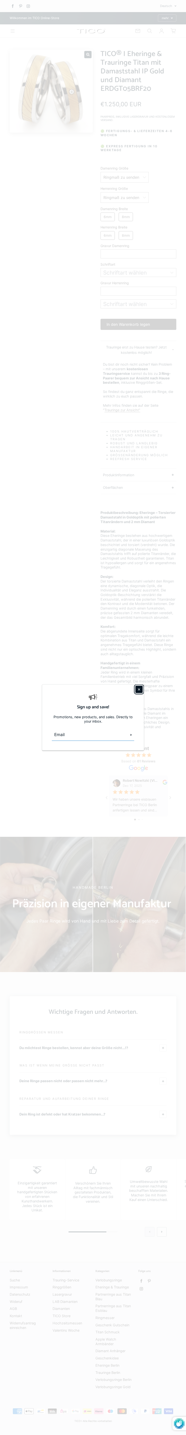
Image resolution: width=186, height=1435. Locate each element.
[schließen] (139, 689)
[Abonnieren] (131, 735)
